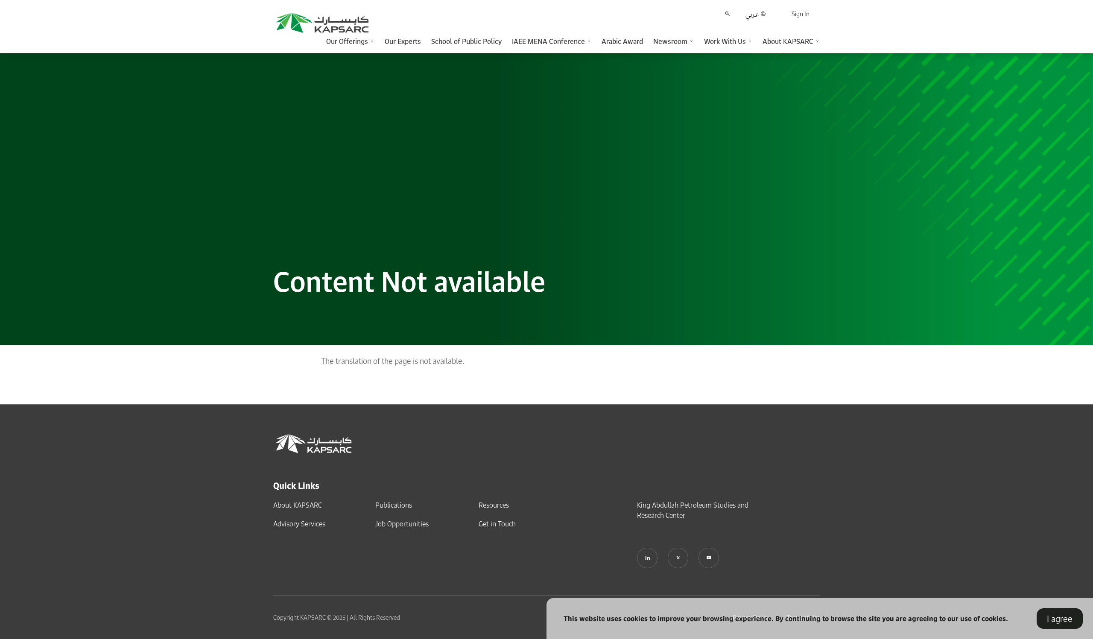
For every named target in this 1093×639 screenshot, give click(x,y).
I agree (1060, 618)
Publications (393, 505)
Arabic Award (622, 41)
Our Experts (403, 41)
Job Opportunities (402, 523)
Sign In (801, 14)
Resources (494, 505)
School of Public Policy (466, 41)
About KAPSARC (297, 505)
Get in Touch (497, 523)
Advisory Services (299, 523)
